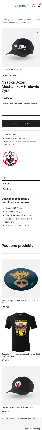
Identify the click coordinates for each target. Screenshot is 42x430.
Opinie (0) (7, 189)
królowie (23, 142)
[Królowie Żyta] (10, 158)
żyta (14, 144)
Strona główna (8, 19)
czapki (8, 142)
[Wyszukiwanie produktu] (28, 5)
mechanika (6, 144)
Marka (6, 183)
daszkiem (15, 142)
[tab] (21, 178)
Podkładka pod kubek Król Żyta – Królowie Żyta (20, 301)
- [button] (8, 112)
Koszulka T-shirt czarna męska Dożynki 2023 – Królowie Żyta (21, 355)
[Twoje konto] (33, 5)
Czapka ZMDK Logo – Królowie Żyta (17, 407)
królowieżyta (31, 142)
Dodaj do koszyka (21, 124)
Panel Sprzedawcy (32, 428)
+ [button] (34, 112)
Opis (5, 177)
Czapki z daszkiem (24, 19)
